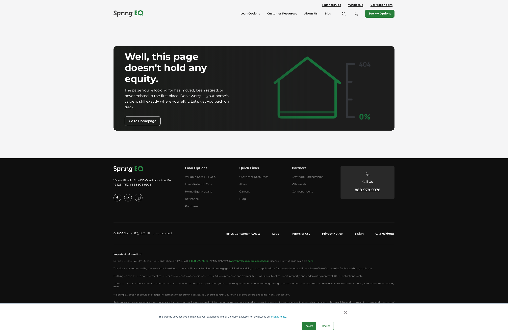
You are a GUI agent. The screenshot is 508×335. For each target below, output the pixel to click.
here (310, 260)
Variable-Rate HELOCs (200, 177)
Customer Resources (253, 177)
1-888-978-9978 (199, 260)
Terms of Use (301, 233)
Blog (242, 199)
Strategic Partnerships (307, 177)
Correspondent (381, 5)
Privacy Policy (278, 316)
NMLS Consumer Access (243, 233)
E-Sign (359, 233)
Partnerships (331, 5)
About (243, 184)
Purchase (191, 206)
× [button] (345, 311)
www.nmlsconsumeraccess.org (249, 260)
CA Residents (384, 233)
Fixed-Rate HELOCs (198, 184)
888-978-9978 (367, 190)
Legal (276, 233)
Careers (244, 191)
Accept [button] (309, 325)
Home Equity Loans (198, 191)
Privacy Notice (332, 233)
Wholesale (355, 5)
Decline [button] (326, 325)
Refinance (192, 199)
